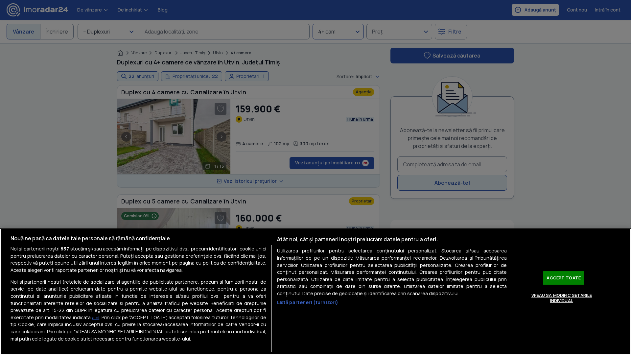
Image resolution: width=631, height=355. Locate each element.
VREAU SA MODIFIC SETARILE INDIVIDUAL (561, 297)
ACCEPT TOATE (564, 278)
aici (95, 317)
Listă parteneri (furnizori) (308, 302)
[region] (315, 291)
